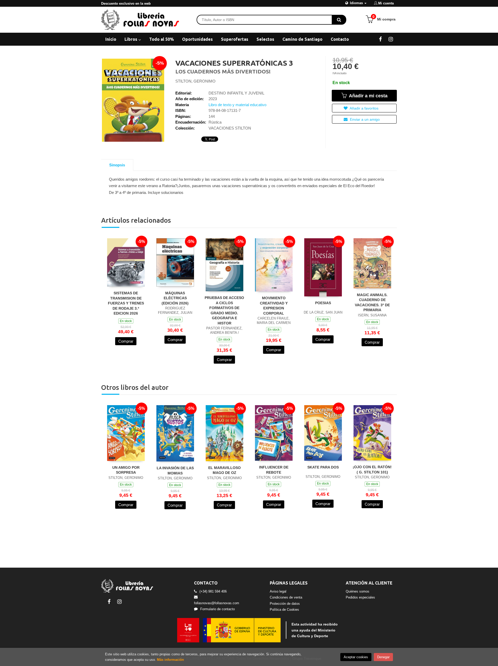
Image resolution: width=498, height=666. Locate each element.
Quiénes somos (357, 591)
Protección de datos (285, 604)
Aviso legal (278, 591)
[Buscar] (339, 20)
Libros (131, 39)
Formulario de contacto (217, 609)
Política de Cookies (284, 609)
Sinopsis (117, 165)
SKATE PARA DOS (323, 467)
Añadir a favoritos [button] (363, 108)
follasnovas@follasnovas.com (216, 603)
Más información (170, 660)
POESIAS (323, 303)
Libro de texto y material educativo (237, 105)
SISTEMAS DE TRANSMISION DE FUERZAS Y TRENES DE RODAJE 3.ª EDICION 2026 (126, 303)
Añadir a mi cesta (368, 95)
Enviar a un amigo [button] (364, 119)
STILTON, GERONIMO (195, 81)
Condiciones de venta (286, 597)
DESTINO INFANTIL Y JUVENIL (236, 93)
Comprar (125, 341)
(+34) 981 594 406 (213, 591)
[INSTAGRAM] (390, 39)
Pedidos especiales (360, 597)
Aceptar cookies (356, 657)
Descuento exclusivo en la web (126, 3)
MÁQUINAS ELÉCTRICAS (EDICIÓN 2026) (175, 298)
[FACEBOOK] (380, 39)
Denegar (383, 657)
